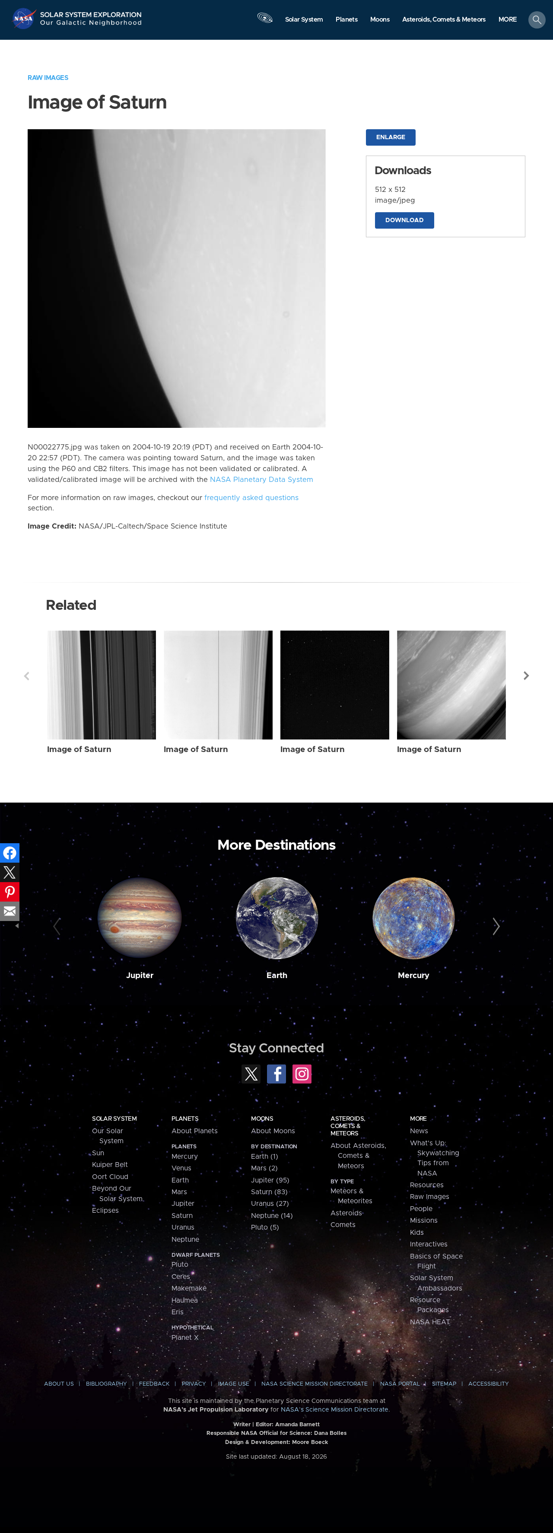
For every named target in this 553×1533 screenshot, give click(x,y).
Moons (262, 1119)
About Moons (273, 1131)
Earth (277, 976)
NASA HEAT (430, 1322)
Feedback (154, 1384)
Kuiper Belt (110, 1164)
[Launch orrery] (264, 22)
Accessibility (488, 1384)
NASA (25, 18)
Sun (98, 1153)
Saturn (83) (269, 1192)
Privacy (194, 1384)
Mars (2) (264, 1168)
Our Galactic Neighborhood (91, 25)
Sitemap (444, 1384)
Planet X (185, 1337)
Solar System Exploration (91, 12)
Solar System (114, 1119)
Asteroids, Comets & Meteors (348, 1126)
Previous (26, 676)
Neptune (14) (272, 1215)
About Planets (195, 1131)
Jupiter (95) (270, 1180)
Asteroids (346, 1213)
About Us (59, 1384)
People (421, 1208)
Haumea (185, 1300)
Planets (185, 1119)
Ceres (181, 1276)
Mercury (413, 976)
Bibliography (106, 1384)
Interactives (429, 1244)
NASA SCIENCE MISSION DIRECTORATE (314, 1384)
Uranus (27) (270, 1203)
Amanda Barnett (297, 1425)
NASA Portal (400, 1384)
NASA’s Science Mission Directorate (334, 1410)
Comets (343, 1224)
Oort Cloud (110, 1176)
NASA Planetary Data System (261, 479)
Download (404, 220)
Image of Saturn (79, 750)
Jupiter (139, 976)
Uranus (183, 1227)
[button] (508, 20)
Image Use (233, 1384)
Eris (178, 1312)
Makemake (189, 1288)
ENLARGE (390, 137)
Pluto (180, 1264)
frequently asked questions (251, 497)
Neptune (185, 1239)
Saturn (182, 1215)
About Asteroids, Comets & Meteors (358, 1156)
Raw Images (48, 78)
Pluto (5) (265, 1227)
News (419, 1131)
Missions (424, 1220)
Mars (179, 1192)
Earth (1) (264, 1156)
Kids (417, 1232)
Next (526, 676)
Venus (181, 1168)
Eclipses (105, 1210)
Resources (427, 1185)
